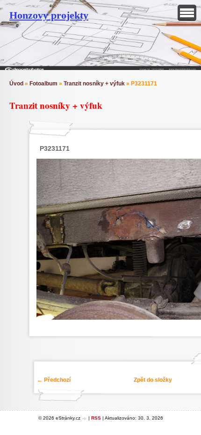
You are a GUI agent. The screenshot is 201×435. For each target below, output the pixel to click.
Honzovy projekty (48, 15)
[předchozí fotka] (45, 239)
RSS (96, 418)
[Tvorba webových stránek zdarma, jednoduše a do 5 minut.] (85, 418)
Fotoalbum (43, 83)
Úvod (16, 83)
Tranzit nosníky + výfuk (94, 83)
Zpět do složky (153, 380)
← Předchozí (54, 380)
